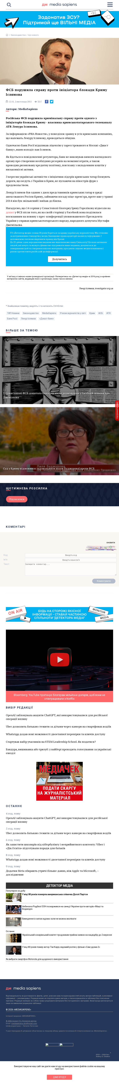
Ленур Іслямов (28, 318)
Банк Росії (12, 318)
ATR (108, 313)
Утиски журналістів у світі (73, 313)
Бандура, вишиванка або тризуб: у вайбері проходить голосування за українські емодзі (58, 751)
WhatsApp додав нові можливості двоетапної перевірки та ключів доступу (55, 734)
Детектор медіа (59, 886)
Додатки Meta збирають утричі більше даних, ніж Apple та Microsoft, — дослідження (52, 872)
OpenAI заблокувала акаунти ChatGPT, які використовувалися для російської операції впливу (57, 717)
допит (10, 212)
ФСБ (100, 313)
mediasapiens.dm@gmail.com (24, 1024)
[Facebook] (46, 101)
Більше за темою (22, 330)
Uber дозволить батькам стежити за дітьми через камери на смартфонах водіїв (58, 726)
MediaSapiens (28, 109)
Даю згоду (59, 1077)
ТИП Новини (13, 313)
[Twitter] (51, 101)
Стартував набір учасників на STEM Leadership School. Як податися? (51, 741)
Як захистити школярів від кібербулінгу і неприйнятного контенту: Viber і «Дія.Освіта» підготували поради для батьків (55, 846)
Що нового (33, 35)
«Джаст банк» (46, 318)
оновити (110, 542)
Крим (92, 313)
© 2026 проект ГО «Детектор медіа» (21, 1021)
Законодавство (18, 35)
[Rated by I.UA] (52, 1045)
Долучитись (59, 259)
